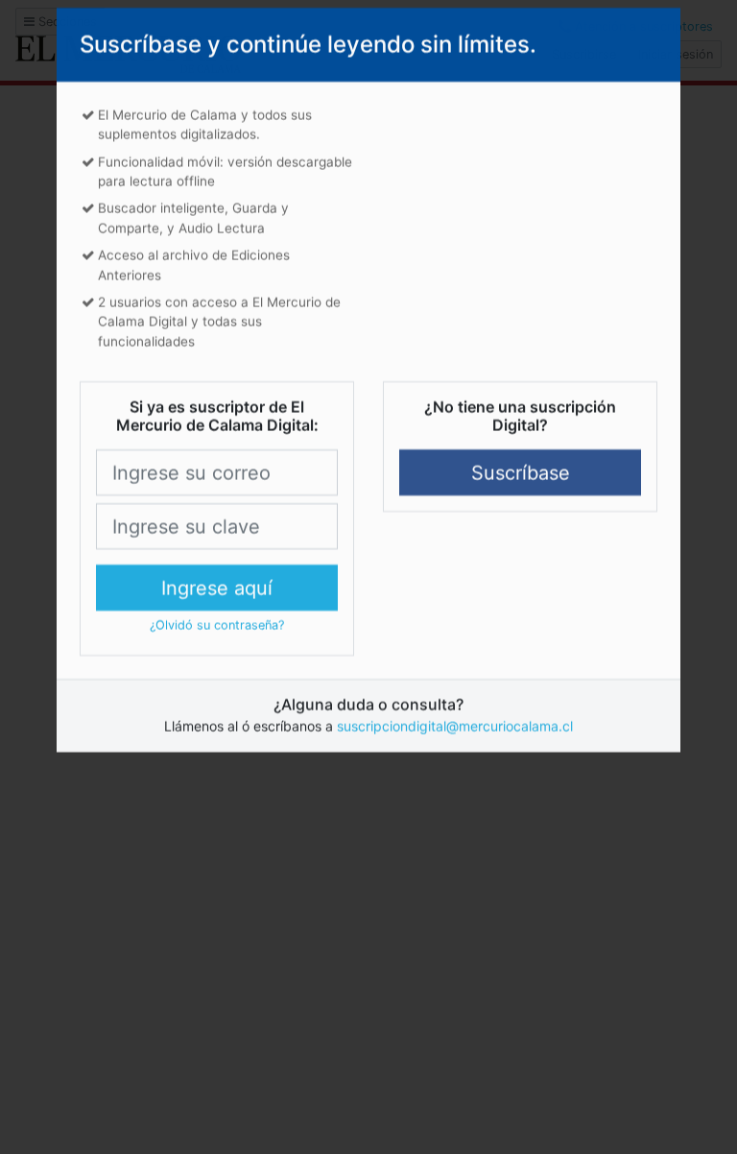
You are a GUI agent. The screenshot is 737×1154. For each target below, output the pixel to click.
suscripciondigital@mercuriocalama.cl (455, 744)
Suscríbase (520, 491)
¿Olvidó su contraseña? (217, 644)
